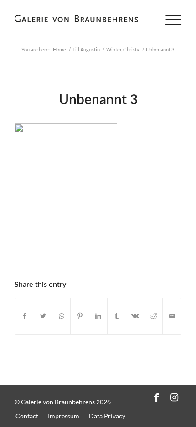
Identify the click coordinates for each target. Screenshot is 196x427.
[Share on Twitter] (43, 316)
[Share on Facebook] (24, 316)
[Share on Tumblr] (116, 316)
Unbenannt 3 (98, 100)
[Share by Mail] (172, 316)
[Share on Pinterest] (79, 316)
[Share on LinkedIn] (98, 316)
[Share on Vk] (135, 316)
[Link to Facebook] (156, 397)
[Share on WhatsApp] (61, 316)
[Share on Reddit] (153, 316)
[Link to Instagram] (174, 397)
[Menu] (168, 18)
